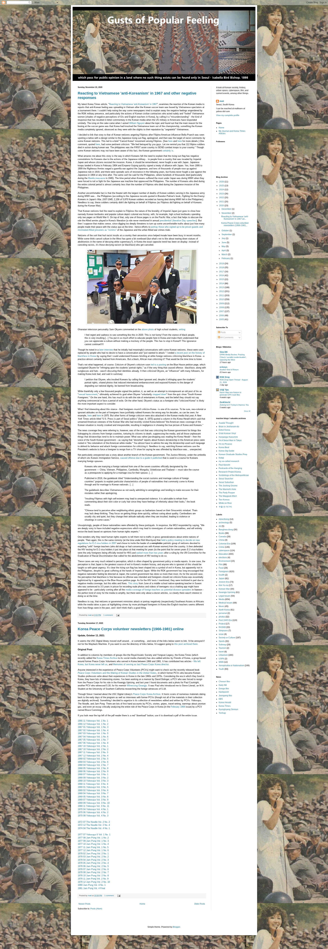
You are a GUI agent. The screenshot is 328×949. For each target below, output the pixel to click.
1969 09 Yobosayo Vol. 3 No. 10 (94, 803)
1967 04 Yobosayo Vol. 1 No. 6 (93, 736)
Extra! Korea (224, 430)
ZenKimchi (225, 402)
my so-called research (229, 461)
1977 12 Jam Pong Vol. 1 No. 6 (93, 850)
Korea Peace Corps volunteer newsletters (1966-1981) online (131, 629)
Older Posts (199, 904)
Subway (222, 644)
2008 (221, 307)
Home (142, 904)
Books (221, 533)
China (221, 540)
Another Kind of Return (229, 370)
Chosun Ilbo (224, 681)
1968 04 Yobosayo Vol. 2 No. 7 (93, 765)
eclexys (223, 367)
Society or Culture (227, 637)
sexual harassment (88, 394)
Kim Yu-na (223, 585)
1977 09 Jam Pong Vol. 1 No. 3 (93, 841)
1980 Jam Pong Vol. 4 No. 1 (92, 885)
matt (222, 101)
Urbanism (223, 655)
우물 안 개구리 (225, 507)
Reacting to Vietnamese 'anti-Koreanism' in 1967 (133, 104)
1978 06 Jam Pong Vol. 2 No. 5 (93, 866)
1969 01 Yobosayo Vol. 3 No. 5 (93, 787)
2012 (221, 291)
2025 (221, 185)
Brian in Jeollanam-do (229, 426)
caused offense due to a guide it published (141, 458)
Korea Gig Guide (226, 451)
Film (221, 564)
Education (223, 554)
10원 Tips (224, 390)
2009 (221, 303)
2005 (221, 319)
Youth (221, 669)
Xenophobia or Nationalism (231, 665)
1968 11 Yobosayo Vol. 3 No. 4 (93, 784)
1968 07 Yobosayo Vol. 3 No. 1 (93, 774)
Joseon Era (224, 582)
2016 (221, 275)
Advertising (224, 519)
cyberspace (224, 550)
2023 (221, 193)
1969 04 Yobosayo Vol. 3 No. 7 (93, 793)
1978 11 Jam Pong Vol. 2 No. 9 (93, 878)
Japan (221, 578)
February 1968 (178, 706)
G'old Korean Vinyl (227, 433)
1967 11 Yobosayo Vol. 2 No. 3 (93, 752)
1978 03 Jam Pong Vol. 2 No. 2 (93, 856)
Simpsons (223, 630)
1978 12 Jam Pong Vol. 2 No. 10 (94, 882)
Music (221, 606)
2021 (221, 201)
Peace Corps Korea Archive (146, 694)
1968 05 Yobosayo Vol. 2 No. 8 (93, 768)
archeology (224, 522)
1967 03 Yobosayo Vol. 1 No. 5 (93, 733)
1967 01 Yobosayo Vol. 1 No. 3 (93, 727)
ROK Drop (225, 377)
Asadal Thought (226, 423)
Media (221, 599)
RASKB (222, 627)
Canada (222, 536)
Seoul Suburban (226, 482)
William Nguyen (137, 123)
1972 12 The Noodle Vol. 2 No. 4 (94, 825)
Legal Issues (224, 596)
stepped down (159, 394)
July (224, 238)
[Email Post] (117, 615)
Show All (247, 411)
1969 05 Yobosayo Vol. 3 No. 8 (93, 796)
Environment (224, 561)
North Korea (224, 610)
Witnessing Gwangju (137, 685)
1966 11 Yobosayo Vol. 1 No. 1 (93, 720)
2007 (221, 311)
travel (221, 651)
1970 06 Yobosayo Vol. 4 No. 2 (93, 812)
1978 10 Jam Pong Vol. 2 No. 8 (93, 875)
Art (220, 526)
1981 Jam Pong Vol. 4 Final (91, 888)
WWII (221, 662)
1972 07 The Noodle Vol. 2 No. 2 (94, 822)
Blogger (176, 927)
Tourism (222, 648)
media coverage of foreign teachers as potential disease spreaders (158, 589)
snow (221, 634)
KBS (221, 699)
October (225, 230)
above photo (148, 329)
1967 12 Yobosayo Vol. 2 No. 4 (93, 755)
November (227, 213)
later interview (106, 349)
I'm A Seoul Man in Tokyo (230, 440)
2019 (221, 263)
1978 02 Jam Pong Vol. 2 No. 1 (93, 853)
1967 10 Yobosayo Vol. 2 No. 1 (93, 746)
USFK (221, 658)
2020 (221, 205)
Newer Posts (84, 904)
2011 (221, 295)
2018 (221, 267)
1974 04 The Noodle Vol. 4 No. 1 (94, 828)
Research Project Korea (230, 472)
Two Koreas (224, 500)
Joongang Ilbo (225, 695)
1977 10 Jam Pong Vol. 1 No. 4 (93, 844)
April (224, 250)
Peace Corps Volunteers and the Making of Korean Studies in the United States (117, 673)
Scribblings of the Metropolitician (234, 475)
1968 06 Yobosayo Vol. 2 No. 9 (93, 771)
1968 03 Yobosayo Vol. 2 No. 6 (93, 762)
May (224, 246)
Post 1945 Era (225, 620)
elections (223, 557)
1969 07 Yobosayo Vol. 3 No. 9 (93, 799)
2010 (221, 299)
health (221, 575)
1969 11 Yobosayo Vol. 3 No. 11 (93, 806)
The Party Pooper (227, 493)
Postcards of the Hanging (230, 468)
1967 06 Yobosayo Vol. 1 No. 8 (93, 743)
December (227, 209)
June (224, 242)
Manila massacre (96, 178)
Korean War (224, 589)
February (226, 258)
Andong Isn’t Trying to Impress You (234, 405)
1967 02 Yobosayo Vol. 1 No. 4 (93, 730)
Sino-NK (224, 352)
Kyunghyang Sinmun (228, 709)
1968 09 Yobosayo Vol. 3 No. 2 (93, 777)
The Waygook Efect (228, 496)
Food (221, 568)
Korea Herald (225, 702)
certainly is (167, 150)
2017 (221, 271)
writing (182, 329)
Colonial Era (224, 543)
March (225, 254)
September (227, 234)
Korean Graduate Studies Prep (233, 454)
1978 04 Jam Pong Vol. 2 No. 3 (93, 860)
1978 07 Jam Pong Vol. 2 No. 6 (93, 869)
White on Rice (225, 503)
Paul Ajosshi (224, 465)
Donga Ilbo (224, 688)
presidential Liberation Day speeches (178, 220)
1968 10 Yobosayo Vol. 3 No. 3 (93, 780)
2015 (221, 279)
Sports (222, 641)
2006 (221, 315)
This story (133, 583)
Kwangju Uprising (227, 592)
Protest (222, 624)
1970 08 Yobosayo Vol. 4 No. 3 (93, 815)
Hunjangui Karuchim (228, 437)
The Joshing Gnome (228, 485)
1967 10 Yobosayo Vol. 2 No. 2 (93, 749)
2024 (221, 189)
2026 (221, 181)
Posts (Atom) (96, 908)
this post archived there (185, 644)
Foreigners (224, 571)
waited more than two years (149, 552)
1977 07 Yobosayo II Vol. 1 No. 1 (94, 834)
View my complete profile (227, 115)
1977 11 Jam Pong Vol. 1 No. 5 (93, 847)
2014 (221, 283)
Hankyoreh (224, 692)
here (170, 141)
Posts (223, 332)
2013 (221, 287)
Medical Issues (226, 603)
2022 (221, 197)
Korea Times (224, 706)
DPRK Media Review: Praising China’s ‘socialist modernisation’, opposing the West (233, 357)
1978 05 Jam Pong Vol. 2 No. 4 (93, 863)
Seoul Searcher (226, 478)
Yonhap (222, 713)
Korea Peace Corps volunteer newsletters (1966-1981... (235, 224)
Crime (221, 547)
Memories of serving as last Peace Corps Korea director (140, 664)
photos (222, 617)
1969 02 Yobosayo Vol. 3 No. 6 (93, 790)
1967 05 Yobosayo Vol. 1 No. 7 (93, 739)
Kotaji (221, 458)
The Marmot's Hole (227, 489)
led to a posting (158, 364)
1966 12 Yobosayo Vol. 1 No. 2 (93, 724)
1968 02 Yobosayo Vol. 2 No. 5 (93, 758)
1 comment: (108, 615)
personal (223, 613)
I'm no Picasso (225, 444)
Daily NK (223, 685)
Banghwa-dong (226, 529)
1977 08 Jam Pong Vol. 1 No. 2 (93, 837)
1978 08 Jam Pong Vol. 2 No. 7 (93, 872)
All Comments (226, 337)
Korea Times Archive (107, 658)
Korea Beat (224, 447)
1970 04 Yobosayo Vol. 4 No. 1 (93, 809)
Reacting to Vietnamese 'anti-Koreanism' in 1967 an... (234, 217)
